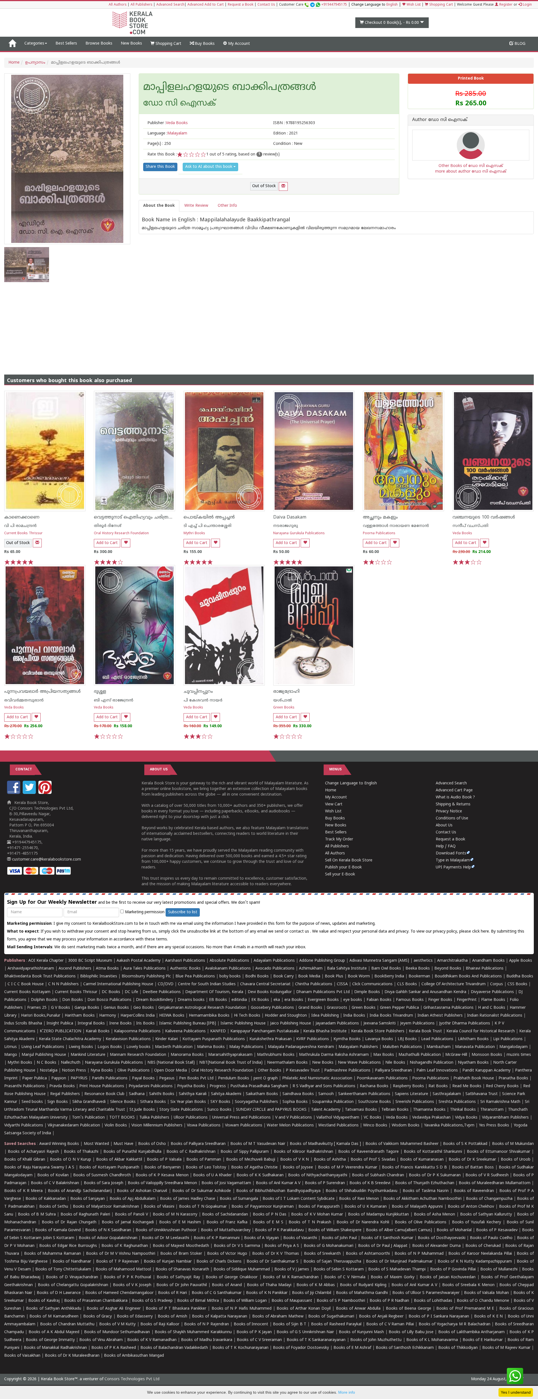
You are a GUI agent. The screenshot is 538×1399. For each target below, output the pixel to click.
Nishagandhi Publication (431, 1062)
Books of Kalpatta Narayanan (219, 1316)
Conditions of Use (452, 818)
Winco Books (375, 1125)
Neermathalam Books (287, 1062)
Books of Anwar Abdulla (358, 1308)
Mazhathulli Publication (419, 1054)
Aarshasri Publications (185, 960)
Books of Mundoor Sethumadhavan (117, 1332)
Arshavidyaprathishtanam (31, 968)
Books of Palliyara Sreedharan (198, 1144)
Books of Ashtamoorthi (368, 1253)
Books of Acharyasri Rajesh (33, 1151)
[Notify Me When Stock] (283, 186)
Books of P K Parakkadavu (279, 1230)
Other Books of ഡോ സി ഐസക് (471, 166)
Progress (218, 1086)
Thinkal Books (463, 1109)
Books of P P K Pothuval (127, 1277)
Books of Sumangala (239, 1198)
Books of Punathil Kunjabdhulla (132, 1151)
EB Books (218, 1000)
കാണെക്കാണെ (22, 517)
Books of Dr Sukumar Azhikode (201, 1191)
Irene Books (120, 1023)
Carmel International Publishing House (118, 984)
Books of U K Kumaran (365, 1206)
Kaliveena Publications (185, 1031)
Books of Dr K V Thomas (275, 1253)
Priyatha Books (191, 1086)
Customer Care (313, 5)
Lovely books (138, 1047)
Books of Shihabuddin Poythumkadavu (361, 1191)
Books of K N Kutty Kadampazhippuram (475, 1261)
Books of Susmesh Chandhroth (102, 1175)
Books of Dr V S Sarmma (237, 1246)
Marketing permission (144, 912)
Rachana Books (374, 1086)
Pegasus (167, 1078)
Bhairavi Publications (485, 968)
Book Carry (283, 976)
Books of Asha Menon (434, 1214)
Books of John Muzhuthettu (376, 1340)
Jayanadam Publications (337, 1023)
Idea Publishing (325, 1015)
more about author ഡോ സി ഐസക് (470, 171)
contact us (299, 931)
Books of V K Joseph (132, 1285)
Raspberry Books (408, 1086)
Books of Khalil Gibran (24, 1159)
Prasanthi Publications (24, 1086)
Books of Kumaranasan (422, 1159)
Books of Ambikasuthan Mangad (134, 1355)
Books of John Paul (339, 1238)
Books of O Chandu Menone (483, 1300)
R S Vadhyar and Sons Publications (324, 1086)
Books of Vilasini (159, 1206)
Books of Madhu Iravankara (206, 1340)
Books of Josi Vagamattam (226, 1183)
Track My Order (339, 839)
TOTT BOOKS (122, 1117)
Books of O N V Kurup (70, 1159)
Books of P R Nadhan (389, 1300)
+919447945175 (334, 5)
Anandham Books (488, 960)
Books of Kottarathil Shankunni (433, 1151)
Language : (167, 133)
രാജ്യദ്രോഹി (286, 691)
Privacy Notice (449, 811)
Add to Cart (107, 543)
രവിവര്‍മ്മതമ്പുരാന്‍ (24, 700)
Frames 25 (37, 1007)
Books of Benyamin (162, 1167)
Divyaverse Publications (492, 992)
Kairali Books (98, 1031)
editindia (239, 1000)
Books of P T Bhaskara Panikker (176, 1308)
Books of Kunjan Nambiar (168, 1261)
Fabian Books (379, 1000)
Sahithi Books (161, 1094)
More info (346, 1392)
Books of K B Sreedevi (369, 1183)
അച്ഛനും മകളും (380, 517)
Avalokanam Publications (228, 968)
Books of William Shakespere (334, 1230)
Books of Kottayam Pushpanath (109, 1167)
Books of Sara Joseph (103, 1183)
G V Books (60, 1007)
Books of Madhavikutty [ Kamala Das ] (325, 1144)
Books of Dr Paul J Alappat (382, 1246)
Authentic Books (185, 968)
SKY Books (220, 1102)
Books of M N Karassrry (175, 1214)
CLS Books (407, 984)
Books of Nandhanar (72, 1261)
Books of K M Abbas (315, 1285)
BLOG (519, 43)
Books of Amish (172, 1316)
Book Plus (334, 976)
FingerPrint (467, 1000)
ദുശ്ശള (100, 691)
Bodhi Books (257, 976)
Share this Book (160, 166)
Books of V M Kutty (117, 1324)
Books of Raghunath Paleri (85, 1214)
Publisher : (167, 123)
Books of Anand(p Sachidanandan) (80, 1191)
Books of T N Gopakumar (203, 1206)
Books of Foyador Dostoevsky (301, 1347)
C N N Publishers (63, 984)
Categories (34, 43)
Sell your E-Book (340, 874)
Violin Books (116, 1125)
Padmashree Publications (347, 1070)
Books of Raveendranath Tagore (368, 1151)
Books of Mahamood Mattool (123, 1269)
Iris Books (145, 1023)
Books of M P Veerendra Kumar (347, 1167)
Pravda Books (62, 1086)
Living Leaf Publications (42, 1047)
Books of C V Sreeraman (259, 1340)
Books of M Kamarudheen (53, 1316)
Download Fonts (451, 853)
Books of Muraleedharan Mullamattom (494, 1183)
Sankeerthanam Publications (364, 1094)
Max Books (383, 1054)
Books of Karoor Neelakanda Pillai (480, 1253)
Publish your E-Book (343, 867)
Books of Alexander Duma (436, 1246)
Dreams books (191, 1000)
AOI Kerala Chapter (46, 960)
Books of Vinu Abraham (101, 1340)
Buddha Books (519, 976)
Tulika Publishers (154, 1117)
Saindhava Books (298, 1094)
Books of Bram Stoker (181, 1253)
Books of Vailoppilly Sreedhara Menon (162, 1183)
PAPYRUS (79, 1078)
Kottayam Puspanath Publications (213, 1039)
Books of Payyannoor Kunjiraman (262, 1206)
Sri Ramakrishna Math (500, 1102)
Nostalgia (48, 1070)
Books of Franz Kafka (227, 1222)
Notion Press (74, 1070)
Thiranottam (492, 1109)
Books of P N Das (269, 1214)
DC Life (131, 992)
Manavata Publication (475, 1047)
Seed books (32, 1102)
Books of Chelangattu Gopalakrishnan (73, 1285)
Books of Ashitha (330, 1159)
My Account (238, 43)
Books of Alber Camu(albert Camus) (399, 1230)
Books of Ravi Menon (359, 1198)
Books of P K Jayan (254, 1332)
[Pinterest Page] (45, 793)
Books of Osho (152, 1144)
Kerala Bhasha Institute (325, 1031)
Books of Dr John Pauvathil (181, 1285)
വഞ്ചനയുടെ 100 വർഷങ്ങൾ (484, 517)
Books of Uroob (515, 1159)
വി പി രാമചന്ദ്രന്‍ (20, 526)
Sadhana (137, 1094)
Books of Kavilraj (43, 1300)
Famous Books (410, 1000)
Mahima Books (211, 1047)
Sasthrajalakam (447, 1094)
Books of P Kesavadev (497, 1230)
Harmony (107, 1015)
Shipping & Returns (453, 804)
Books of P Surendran (325, 1183)
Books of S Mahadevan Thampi (397, 1269)
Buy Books (204, 43)
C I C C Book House (26, 984)
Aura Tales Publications (144, 968)
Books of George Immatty (50, 1340)
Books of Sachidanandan (225, 1214)
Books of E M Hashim (180, 1222)
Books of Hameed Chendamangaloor (119, 1293)
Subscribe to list (182, 912)
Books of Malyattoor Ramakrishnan (106, 1206)
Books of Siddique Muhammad (242, 1269)
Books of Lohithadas (433, 1300)
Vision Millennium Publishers (156, 1125)
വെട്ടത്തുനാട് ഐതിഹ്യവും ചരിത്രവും (135, 517)
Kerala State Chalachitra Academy (70, 1039)
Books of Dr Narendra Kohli (363, 1222)
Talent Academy (325, 1109)
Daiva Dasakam (289, 517)
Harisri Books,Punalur (40, 1015)
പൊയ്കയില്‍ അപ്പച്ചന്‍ (209, 517)
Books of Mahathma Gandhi (362, 1293)
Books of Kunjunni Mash (361, 1332)
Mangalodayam (513, 1047)
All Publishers (141, 5)
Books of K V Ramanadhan (152, 1340)
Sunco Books (219, 1109)
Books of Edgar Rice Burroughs (68, 1246)
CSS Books (517, 984)
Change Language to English (351, 783)
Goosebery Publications (272, 1007)
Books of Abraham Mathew (277, 1316)
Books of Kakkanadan (45, 1198)
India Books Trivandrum (391, 1015)
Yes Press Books (494, 1125)
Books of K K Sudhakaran (260, 1175)
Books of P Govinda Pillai (453, 1269)
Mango (10, 1054)
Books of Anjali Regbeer (381, 1316)
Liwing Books (81, 1047)
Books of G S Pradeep (152, 1300)
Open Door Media (170, 1070)
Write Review (196, 205)
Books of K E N (488, 1316)
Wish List (413, 5)
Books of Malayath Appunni (417, 1206)
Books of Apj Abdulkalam (133, 1198)
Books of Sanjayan (87, 1198)
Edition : (285, 133)
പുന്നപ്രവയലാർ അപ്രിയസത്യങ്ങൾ (42, 691)
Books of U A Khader (212, 1175)
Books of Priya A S (282, 1246)
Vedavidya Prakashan (431, 1117)
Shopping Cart (440, 5)
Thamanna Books (429, 1109)
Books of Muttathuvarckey (225, 1230)
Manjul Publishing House (44, 1054)
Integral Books (91, 1023)
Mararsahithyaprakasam (230, 1054)
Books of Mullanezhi (499, 1269)
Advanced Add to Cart (205, 5)
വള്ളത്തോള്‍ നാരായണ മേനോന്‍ (396, 526)
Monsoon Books (487, 1054)
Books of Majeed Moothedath (181, 1246)
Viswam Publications (243, 1125)
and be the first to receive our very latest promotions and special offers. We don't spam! (133, 902)
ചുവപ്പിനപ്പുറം (198, 691)
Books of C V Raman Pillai (390, 1324)
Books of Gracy (97, 1316)
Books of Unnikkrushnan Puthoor (166, 1230)
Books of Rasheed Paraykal (336, 1324)
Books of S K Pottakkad (465, 1144)
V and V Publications (293, 1117)
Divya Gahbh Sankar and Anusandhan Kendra (425, 992)
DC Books (111, 992)
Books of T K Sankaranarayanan (316, 1340)
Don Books (72, 1000)
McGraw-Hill (456, 1054)
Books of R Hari (172, 1293)
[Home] (12, 44)
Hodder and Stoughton (286, 1015)
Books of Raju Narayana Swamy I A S (39, 1167)
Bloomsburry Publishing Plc (146, 976)
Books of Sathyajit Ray (178, 1277)
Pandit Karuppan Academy (486, 1070)
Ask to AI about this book (209, 166)
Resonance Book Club (104, 1094)
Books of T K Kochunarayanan (240, 1347)
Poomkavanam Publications (382, 1078)
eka (276, 1000)
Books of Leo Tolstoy (206, 1167)
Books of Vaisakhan (22, 1355)
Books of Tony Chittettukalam (63, 1269)
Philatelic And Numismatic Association (317, 1078)
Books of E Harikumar (483, 1340)
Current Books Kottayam (27, 992)
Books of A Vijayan (261, 1238)
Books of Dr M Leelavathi (165, 1238)
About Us (444, 825)
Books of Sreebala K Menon (468, 1285)
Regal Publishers (65, 1094)
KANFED (218, 1031)
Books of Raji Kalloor (159, 1324)
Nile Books (395, 1062)
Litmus (10, 1047)
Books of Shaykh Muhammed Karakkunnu (193, 1332)
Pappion (58, 1078)
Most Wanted (96, 1144)
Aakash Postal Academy (139, 960)
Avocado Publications (274, 968)
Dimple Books (367, 992)
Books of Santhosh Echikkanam (405, 1347)
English (392, 5)
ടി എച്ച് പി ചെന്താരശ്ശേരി (207, 526)
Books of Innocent (251, 1324)
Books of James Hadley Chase (187, 1198)
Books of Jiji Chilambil (311, 1293)
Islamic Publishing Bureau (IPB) (187, 1023)
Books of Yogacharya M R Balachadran (454, 1324)
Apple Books (520, 960)
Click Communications (372, 984)
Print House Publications (101, 1086)
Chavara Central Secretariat (265, 984)
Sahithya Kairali (193, 1094)
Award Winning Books (59, 1144)
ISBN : (294, 123)
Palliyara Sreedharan (393, 1070)
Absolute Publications (229, 960)
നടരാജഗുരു (285, 526)
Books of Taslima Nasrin (426, 1191)
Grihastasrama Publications (448, 1007)
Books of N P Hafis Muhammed (242, 1308)
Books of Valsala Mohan (486, 1293)
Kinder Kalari (166, 1039)
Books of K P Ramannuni (217, 1238)
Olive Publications (133, 1070)
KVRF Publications (312, 1039)
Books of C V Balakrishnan (55, 1183)
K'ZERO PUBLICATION (60, 1031)
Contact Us (266, 5)
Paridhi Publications (109, 1078)
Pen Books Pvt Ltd (196, 1078)
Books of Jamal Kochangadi (128, 1222)
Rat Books (438, 1086)
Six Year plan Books (188, 1102)
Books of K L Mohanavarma (432, 1340)
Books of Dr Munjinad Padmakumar (399, 1261)
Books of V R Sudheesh (487, 1175)
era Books (293, 1000)
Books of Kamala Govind (58, 1230)
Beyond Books (447, 968)
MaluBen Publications (402, 1047)
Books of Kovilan (53, 1175)
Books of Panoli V (131, 1214)
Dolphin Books (44, 1000)
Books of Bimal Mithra (198, 1300)
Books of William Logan (245, 1300)
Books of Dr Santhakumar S (273, 1261)
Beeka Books (417, 968)
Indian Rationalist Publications (494, 1015)
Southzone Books (374, 1102)
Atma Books (107, 968)
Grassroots (337, 1007)
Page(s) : (159, 143)
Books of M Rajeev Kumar (506, 1347)
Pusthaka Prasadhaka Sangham (259, 1086)
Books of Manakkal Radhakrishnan (55, 1347)
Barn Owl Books (386, 968)
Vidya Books (466, 1117)
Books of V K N (294, 1159)
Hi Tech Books (247, 1015)
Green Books (283, 708)
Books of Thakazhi (81, 1151)
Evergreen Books (323, 1000)
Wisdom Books (405, 1125)
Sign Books (57, 1102)
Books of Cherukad (483, 1246)
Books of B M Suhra (36, 1214)
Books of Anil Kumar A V (278, 1183)
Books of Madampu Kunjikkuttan (378, 1214)
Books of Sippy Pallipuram (245, 1151)
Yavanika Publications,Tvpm (449, 1125)
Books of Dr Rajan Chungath (69, 1222)
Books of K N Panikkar (266, 1293)
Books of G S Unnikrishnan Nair (305, 1332)
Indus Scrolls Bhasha (23, 1023)
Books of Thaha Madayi (269, 1285)
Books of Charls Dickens (219, 1261)
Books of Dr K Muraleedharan (72, 1355)
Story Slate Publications (181, 1109)
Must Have (123, 1144)
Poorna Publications (379, 533)
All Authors (117, 5)
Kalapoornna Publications (137, 1031)
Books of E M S (268, 1222)
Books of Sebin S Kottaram (339, 1269)
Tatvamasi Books (361, 1109)
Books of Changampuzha (489, 1198)
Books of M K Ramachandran (291, 1277)
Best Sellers (66, 43)
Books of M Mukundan (513, 1144)
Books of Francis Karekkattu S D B (414, 1167)
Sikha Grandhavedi (89, 1102)
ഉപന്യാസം (35, 62)
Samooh (326, 1094)
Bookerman (419, 976)
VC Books (372, 1117)
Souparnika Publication (333, 1102)
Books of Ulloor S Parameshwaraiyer (426, 1293)
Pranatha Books (513, 1078)
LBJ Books (407, 1039)
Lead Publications (437, 1039)
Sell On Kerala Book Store (348, 860)
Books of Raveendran (474, 1191)
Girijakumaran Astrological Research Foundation (202, 1007)
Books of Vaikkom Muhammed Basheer (402, 1144)
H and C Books (491, 1007)
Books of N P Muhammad (419, 1253)
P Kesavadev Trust (303, 1070)
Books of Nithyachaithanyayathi (317, 1175)
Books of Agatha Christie (254, 1167)
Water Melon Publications (290, 1125)
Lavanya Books (379, 1039)
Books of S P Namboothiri (341, 1300)
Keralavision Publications (128, 1039)
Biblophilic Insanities (98, 976)
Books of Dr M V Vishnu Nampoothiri (120, 1253)
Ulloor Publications (191, 1117)
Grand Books (310, 1007)
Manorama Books (187, 1054)
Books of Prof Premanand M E (465, 1308)
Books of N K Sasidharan (108, 1230)
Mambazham (438, 1047)
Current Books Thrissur (23, 533)
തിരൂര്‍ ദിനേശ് (107, 526)
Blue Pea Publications (195, 976)
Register (505, 5)
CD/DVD (165, 984)
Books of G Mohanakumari (328, 1246)
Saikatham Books (262, 1094)
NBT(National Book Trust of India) (231, 1062)
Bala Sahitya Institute (347, 968)
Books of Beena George (408, 1308)
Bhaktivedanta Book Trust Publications (40, 976)
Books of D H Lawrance (59, 1293)
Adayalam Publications (274, 960)
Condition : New (287, 143)
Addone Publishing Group (322, 960)
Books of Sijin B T (289, 1324)
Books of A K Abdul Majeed (54, 1332)
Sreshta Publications (457, 1102)
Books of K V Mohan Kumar (317, 1214)
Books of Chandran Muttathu (67, 1324)
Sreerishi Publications (414, 1102)
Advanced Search (170, 5)
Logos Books (110, 1047)
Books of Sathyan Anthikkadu (53, 1308)
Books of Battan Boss (473, 1167)
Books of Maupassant (292, 1300)
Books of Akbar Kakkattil (119, 1159)
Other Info (227, 205)
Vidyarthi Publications (23, 1125)
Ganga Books (87, 1007)
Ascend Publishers (75, 968)
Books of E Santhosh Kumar (387, 1238)
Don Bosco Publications (109, 1000)
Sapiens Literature (411, 1094)
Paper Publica (34, 1078)
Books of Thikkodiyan (458, 1347)
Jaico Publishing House (290, 1023)
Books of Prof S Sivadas (373, 1159)
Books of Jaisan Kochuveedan (448, 1277)
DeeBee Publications (162, 992)
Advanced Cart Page (454, 790)
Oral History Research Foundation (121, 533)
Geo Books (143, 1007)
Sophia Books (295, 1102)
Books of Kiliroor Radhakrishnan (303, 1151)
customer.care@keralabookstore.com (46, 859)
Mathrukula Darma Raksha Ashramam (334, 1054)
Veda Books (462, 533)
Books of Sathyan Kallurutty (486, 1214)
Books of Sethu (53, 1206)
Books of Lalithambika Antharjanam (471, 1332)
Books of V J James (291, 1269)
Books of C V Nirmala (344, 1277)
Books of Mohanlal (454, 1230)
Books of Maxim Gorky (392, 1277)
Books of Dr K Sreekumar (472, 1159)
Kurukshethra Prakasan (270, 1039)
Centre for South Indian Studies (207, 984)
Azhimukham (311, 968)
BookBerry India (389, 976)
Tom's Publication (88, 1117)
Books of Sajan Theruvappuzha (332, 1261)
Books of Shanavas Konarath (182, 1269)
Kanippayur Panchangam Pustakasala (264, 1031)
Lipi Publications (508, 1039)
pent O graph (266, 1078)
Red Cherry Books (502, 1086)
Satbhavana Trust (481, 1094)
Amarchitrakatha (452, 960)
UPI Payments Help (453, 867)
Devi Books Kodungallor (270, 992)
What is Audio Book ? (455, 797)
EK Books (260, 1000)
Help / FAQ (446, 846)
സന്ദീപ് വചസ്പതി (470, 526)
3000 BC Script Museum (90, 960)
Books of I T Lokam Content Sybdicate (299, 1198)
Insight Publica (60, 1023)
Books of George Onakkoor (232, 1277)
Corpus (496, 984)
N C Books (46, 1062)
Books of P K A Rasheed (113, 1347)
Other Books (269, 1070)
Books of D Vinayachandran (72, 1277)
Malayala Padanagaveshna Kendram (301, 1047)
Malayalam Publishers (358, 1047)
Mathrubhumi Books (275, 1054)
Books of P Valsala (164, 1159)
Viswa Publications (204, 1125)
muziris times (519, 1054)
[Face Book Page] (14, 793)
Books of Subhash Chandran (378, 1175)
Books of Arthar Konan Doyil (304, 1308)
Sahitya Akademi (226, 1094)
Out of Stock (264, 186)
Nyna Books (102, 1070)
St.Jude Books (142, 1109)
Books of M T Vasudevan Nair (257, 1144)
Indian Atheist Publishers (440, 1015)
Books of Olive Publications (420, 1222)
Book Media (309, 976)
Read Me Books (466, 1086)
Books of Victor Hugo (227, 1253)
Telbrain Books (395, 1109)
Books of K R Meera (23, 1191)
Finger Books (440, 1000)
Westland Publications (339, 1125)
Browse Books (98, 43)
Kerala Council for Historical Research (480, 1031)
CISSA (342, 984)
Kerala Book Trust (425, 1031)
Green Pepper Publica (399, 1007)
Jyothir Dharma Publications (464, 1023)
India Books (354, 1015)
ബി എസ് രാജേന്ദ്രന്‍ (113, 700)
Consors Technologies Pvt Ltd (132, 1379)
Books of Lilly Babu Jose (411, 1332)
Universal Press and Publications (241, 1117)
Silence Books (123, 1102)
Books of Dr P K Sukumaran (435, 1175)
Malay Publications (246, 1047)
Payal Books (143, 1078)
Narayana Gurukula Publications (299, 533)
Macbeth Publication (174, 1047)
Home (14, 62)
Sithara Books (153, 1102)
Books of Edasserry (135, 1316)
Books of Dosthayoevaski (441, 1238)
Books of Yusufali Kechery (476, 1222)
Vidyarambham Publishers (505, 1117)
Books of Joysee (298, 1167)
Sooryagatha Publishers (256, 1102)
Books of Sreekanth (322, 1253)
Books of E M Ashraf (352, 1347)
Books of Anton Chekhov (471, 1206)
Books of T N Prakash (310, 1222)
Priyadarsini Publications (151, 1086)
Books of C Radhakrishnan (190, 1151)
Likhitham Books (473, 1039)
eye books (352, 1000)
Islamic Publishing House (243, 1023)
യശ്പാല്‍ (282, 700)
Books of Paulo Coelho (491, 1238)
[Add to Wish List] (125, 543)
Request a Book (240, 5)
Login (527, 5)
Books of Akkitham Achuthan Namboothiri (422, 1198)
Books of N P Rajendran (206, 1324)
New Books (131, 43)
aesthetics (423, 960)
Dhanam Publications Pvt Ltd (323, 992)
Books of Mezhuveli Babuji (250, 1159)
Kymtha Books (347, 1039)
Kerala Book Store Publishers (377, 1031)
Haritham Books (80, 1015)
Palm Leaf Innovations (437, 1070)
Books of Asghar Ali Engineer (114, 1308)
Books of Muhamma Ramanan (52, 1253)
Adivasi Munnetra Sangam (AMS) (379, 960)
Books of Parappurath (318, 1206)
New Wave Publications (359, 1062)
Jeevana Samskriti (379, 1023)
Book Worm (359, 976)
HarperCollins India (137, 1015)
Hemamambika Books (209, 1015)
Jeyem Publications (417, 1023)
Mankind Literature (88, 1054)
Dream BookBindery (154, 1000)
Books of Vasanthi (300, 1238)
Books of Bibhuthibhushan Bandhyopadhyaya (278, 1191)
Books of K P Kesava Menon (162, 1175)
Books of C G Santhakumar (217, 1293)
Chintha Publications (313, 984)
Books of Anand (227, 1285)
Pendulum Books (233, 1078)
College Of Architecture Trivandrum (453, 984)
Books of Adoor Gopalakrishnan (108, 1238)
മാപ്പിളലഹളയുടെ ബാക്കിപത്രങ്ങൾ (229, 87)
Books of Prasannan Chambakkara (95, 1300)
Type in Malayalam (453, 860)
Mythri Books (194, 533)
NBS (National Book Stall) (171, 1062)
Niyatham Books (473, 1062)
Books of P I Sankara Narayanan (439, 1316)
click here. (481, 931)
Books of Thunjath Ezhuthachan (424, 1183)
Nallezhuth (70, 1062)
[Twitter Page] (30, 793)
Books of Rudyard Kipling (363, 1285)
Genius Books (116, 1007)
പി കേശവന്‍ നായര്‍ (203, 700)
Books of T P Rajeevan (117, 1261)
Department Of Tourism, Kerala (214, 992)
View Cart (333, 804)
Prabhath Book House (473, 1078)
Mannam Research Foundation (138, 1054)
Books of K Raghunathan (124, 1246)
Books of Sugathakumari (331, 1316)
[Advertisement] (269, 324)
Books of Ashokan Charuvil (142, 1191)
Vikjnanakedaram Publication (74, 1125)
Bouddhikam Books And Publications (468, 976)
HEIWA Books (171, 1015)
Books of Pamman (203, 1159)
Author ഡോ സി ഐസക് (439, 120)
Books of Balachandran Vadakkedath (174, 1347)
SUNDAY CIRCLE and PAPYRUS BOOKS (271, 1109)
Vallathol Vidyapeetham (337, 1117)
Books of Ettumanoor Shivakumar (498, 1151)
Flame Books (493, 1000)
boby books (230, 976)
